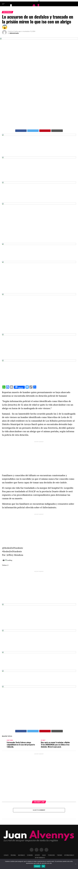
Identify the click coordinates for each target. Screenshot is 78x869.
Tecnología (51, 855)
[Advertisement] (39, 456)
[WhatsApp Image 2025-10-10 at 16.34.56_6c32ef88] (39, 671)
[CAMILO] (39, 1)
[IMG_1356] (39, 158)
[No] (76, 864)
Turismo (59, 855)
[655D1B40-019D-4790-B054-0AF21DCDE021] (39, 295)
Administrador (14, 33)
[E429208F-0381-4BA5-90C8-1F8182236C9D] (39, 204)
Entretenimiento (40, 858)
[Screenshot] (39, 135)
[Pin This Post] (45, 130)
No (43, 866)
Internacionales (69, 855)
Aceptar (37, 866)
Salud (44, 855)
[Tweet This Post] (33, 130)
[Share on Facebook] (21, 130)
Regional (13, 855)
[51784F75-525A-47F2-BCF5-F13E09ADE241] (39, 361)
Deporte (37, 855)
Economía (30, 855)
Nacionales (21, 855)
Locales (6, 855)
